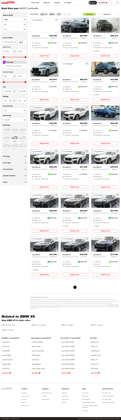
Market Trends (65, 399)
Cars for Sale (35, 2)
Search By (24, 393)
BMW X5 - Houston (97, 325)
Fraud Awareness (86, 399)
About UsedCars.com (46, 393)
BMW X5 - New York (8, 325)
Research (57, 2)
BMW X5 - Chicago (67, 325)
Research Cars (25, 405)
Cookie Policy (85, 410)
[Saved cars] (111, 2)
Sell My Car (46, 2)
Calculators (64, 393)
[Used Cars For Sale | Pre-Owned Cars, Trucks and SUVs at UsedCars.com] (8, 3)
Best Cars (24, 402)
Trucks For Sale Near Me (107, 396)
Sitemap (64, 402)
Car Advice (24, 399)
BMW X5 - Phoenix (8, 330)
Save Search (89, 14)
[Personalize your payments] (56, 38)
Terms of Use (85, 393)
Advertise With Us (46, 399)
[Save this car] (56, 20)
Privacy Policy (85, 396)
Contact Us (44, 396)
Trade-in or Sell (25, 396)
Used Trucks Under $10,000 (108, 402)
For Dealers (67, 2)
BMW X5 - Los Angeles (39, 325)
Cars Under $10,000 (106, 399)
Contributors (65, 396)
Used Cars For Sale (106, 393)
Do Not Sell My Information (88, 402)
